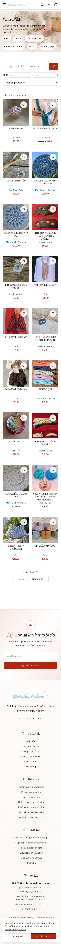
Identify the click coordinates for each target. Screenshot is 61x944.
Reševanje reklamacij (30, 857)
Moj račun (30, 741)
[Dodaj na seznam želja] (23, 104)
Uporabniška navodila (31, 817)
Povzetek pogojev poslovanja (30, 837)
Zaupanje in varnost (30, 852)
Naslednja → (39, 579)
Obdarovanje (47, 46)
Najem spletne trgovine (30, 802)
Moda (18, 38)
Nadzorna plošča (30, 797)
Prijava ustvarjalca (30, 792)
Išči (54, 66)
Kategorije (30, 766)
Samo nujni (17, 936)
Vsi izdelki (30, 761)
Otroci (32, 46)
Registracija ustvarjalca (30, 787)
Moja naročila (30, 751)
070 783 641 (32, 909)
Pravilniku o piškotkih (15, 929)
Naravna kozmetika (14, 46)
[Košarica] (56, 5)
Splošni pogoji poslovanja (30, 842)
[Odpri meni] (4, 4)
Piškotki (30, 863)
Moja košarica (30, 746)
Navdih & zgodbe (30, 756)
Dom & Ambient (34, 38)
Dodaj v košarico (16, 105)
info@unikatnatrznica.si (32, 904)
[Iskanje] (42, 5)
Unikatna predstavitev (30, 812)
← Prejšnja (20, 579)
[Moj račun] (49, 5)
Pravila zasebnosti (30, 847)
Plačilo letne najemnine (30, 807)
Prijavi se (32, 665)
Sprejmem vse (43, 936)
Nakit (6, 38)
